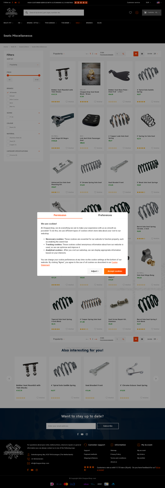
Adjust (94, 271)
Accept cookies (115, 271)
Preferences (105, 215)
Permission (60, 215)
